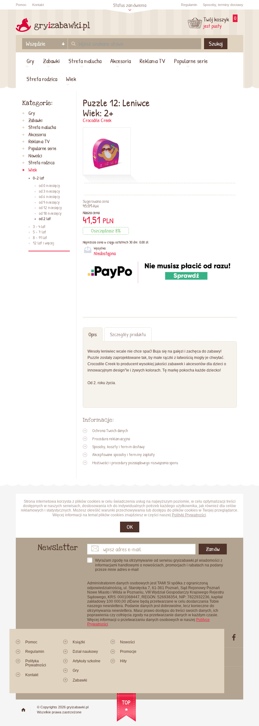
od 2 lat (45, 219)
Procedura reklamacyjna (111, 439)
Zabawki (51, 61)
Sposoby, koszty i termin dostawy (118, 446)
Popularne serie (191, 61)
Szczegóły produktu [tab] (128, 334)
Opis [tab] (92, 334)
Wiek (71, 79)
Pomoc (21, 5)
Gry (30, 61)
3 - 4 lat (39, 227)
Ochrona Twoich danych (110, 430)
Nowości (35, 156)
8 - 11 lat (40, 238)
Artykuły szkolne (86, 661)
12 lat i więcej (43, 243)
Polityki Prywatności (189, 515)
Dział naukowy (85, 651)
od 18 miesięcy (50, 213)
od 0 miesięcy (49, 186)
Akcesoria (120, 61)
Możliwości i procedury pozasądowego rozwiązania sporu (135, 463)
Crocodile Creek (97, 120)
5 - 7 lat (39, 232)
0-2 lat (38, 178)
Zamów (213, 549)
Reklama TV (152, 61)
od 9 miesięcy (49, 202)
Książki (79, 642)
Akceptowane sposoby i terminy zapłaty (123, 454)
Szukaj (216, 43)
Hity (123, 661)
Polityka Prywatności (35, 663)
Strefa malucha (85, 61)
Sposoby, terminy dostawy (223, 5)
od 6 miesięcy (49, 197)
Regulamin (189, 5)
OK (130, 527)
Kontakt (38, 5)
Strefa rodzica (42, 79)
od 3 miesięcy (49, 191)
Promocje (128, 651)
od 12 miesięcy (50, 208)
